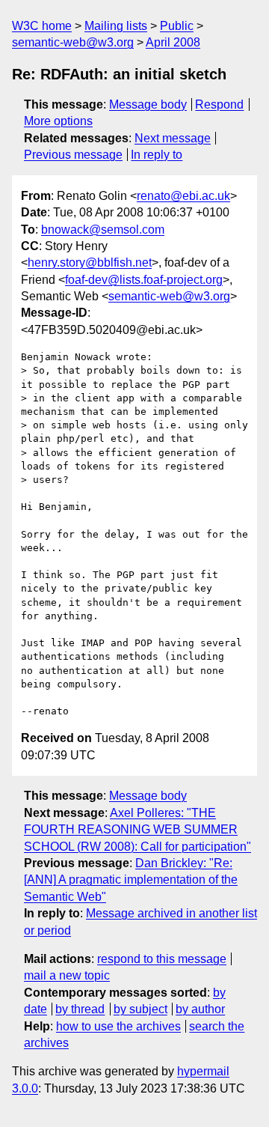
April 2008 (173, 42)
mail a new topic (67, 975)
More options (58, 121)
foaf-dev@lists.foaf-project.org (144, 279)
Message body (148, 104)
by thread (80, 1009)
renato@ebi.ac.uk (183, 195)
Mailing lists (115, 25)
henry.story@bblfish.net (90, 262)
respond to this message (161, 959)
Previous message (73, 154)
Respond (219, 104)
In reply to (156, 154)
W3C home (42, 25)
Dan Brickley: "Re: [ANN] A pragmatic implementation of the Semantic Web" (131, 880)
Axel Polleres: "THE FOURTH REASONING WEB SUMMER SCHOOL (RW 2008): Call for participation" (137, 829)
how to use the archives (118, 1026)
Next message (172, 138)
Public (177, 25)
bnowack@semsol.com (102, 229)
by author (200, 1009)
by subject (140, 1009)
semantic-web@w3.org (73, 42)
